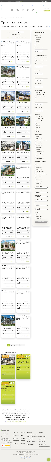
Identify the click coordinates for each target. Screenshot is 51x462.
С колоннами (39, 179)
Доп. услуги (34, 4)
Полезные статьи (42, 441)
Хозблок (38, 131)
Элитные (38, 214)
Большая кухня (39, 98)
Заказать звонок (46, 10)
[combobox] (19, 32)
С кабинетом (39, 149)
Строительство (25, 4)
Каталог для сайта (42, 444)
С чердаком (39, 156)
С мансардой (15, 438)
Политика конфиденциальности (19, 454)
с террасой (40, 26)
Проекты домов (5, 4)
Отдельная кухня (40, 94)
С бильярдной (39, 153)
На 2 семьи (23, 438)
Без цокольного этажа (41, 60)
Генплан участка (30, 438)
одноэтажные (6, 26)
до (40, 51)
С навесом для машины (41, 140)
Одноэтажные (16, 435)
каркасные (20, 26)
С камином (38, 183)
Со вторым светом (40, 173)
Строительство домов (30, 444)
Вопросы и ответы (42, 439)
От (35, 51)
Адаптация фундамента (31, 439)
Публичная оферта (29, 454)
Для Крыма (38, 218)
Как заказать (20, 5)
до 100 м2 (46, 26)
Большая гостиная (40, 96)
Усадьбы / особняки (40, 118)
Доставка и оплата (42, 436)
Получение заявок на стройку (44, 446)
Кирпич (38, 39)
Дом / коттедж (39, 116)
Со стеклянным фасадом (39, 177)
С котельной (39, 143)
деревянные (13, 26)
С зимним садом (40, 171)
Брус (37, 41)
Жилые (22, 435)
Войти (48, 1)
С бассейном (39, 145)
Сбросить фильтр (41, 221)
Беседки (38, 127)
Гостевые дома (39, 120)
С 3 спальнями (16, 440)
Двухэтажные (15, 441)
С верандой (39, 169)
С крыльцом (39, 181)
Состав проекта (42, 438)
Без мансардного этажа (42, 57)
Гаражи (38, 125)
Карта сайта (36, 454)
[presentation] (1, 26)
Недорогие (39, 216)
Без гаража (39, 138)
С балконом (39, 167)
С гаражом (38, 136)
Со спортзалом (40, 158)
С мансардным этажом (41, 55)
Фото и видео (40, 5)
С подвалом (39, 147)
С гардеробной (40, 151)
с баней (26, 26)
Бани (37, 123)
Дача (37, 129)
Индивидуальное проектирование (33, 436)
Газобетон (38, 37)
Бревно (38, 43)
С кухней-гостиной (40, 92)
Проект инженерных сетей (31, 441)
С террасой (39, 165)
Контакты (44, 4)
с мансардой (33, 26)
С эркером (38, 163)
